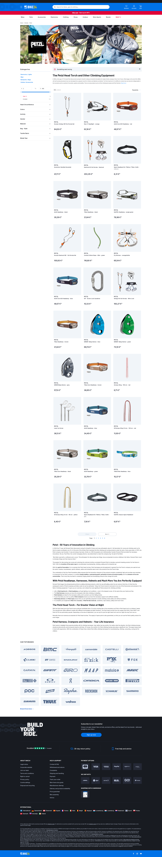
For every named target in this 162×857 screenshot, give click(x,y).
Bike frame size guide (56, 782)
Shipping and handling (57, 773)
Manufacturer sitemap (57, 785)
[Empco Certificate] (85, 794)
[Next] (139, 61)
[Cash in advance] (137, 766)
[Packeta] (137, 780)
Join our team (24, 770)
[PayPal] (116, 766)
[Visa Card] (95, 766)
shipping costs (51, 824)
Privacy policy (24, 779)
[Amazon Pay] (127, 766)
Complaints (53, 770)
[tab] (80, 61)
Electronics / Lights (26, 74)
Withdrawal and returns (57, 767)
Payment (52, 776)
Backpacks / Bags (26, 79)
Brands (26, 23)
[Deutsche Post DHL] (85, 780)
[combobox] (127, 90)
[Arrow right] (79, 106)
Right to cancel (25, 776)
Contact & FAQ (54, 764)
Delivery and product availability (60, 788)
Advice (52, 797)
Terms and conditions (27, 773)
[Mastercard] (85, 766)
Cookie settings (25, 782)
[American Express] (106, 766)
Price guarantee (55, 791)
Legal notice (24, 764)
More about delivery (136, 836)
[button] (35, 105)
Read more (123, 83)
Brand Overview (26, 709)
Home (21, 23)
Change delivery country (52, 830)
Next (106, 534)
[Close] (140, 69)
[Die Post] (106, 780)
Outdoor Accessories (27, 82)
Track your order (55, 779)
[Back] (136, 61)
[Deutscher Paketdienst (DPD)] (95, 780)
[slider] (21, 92)
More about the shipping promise (131, 839)
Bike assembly (54, 794)
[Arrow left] (55, 106)
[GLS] (116, 780)
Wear (22, 77)
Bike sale (75, 13)
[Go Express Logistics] (127, 780)
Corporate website (26, 767)
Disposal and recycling (27, 785)
